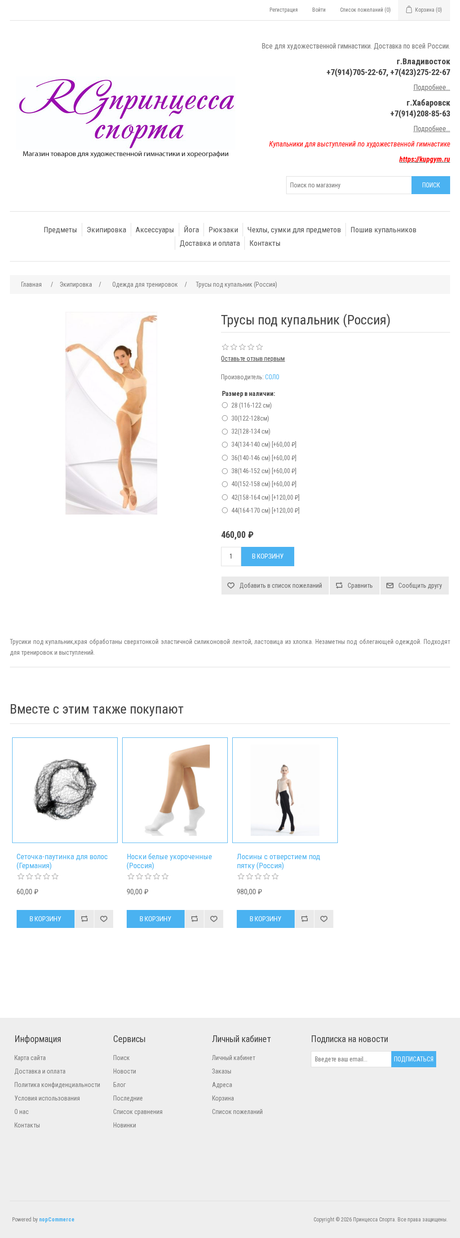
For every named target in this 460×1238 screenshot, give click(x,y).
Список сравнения (138, 1111)
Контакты (265, 243)
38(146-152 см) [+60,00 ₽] (263, 471)
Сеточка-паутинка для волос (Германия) (62, 861)
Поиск (121, 1057)
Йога (191, 229)
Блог (119, 1084)
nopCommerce (57, 1219)
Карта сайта (30, 1057)
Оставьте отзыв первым (253, 358)
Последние (128, 1098)
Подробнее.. (431, 128)
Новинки (124, 1125)
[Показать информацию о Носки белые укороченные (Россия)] (175, 790)
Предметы (60, 229)
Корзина (223, 1098)
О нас (21, 1111)
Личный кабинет (233, 1057)
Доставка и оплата (210, 243)
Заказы (221, 1071)
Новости (124, 1071)
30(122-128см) (250, 418)
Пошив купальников (383, 229)
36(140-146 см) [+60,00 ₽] (263, 457)
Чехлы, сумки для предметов (294, 229)
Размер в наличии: (248, 393)
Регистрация (284, 10)
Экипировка (106, 229)
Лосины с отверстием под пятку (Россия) (278, 861)
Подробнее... (431, 87)
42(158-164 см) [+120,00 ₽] (265, 497)
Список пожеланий (237, 1111)
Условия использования (47, 1098)
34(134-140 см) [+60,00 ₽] (263, 444)
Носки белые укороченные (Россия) (169, 861)
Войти (319, 10)
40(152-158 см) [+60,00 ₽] (263, 484)
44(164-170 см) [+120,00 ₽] (265, 510)
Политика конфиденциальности (57, 1084)
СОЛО (272, 377)
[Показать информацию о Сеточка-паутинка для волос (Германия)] (65, 790)
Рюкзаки (223, 229)
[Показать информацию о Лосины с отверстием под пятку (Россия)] (285, 790)
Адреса (222, 1084)
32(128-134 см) (250, 431)
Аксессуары (155, 229)
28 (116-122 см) (251, 405)
